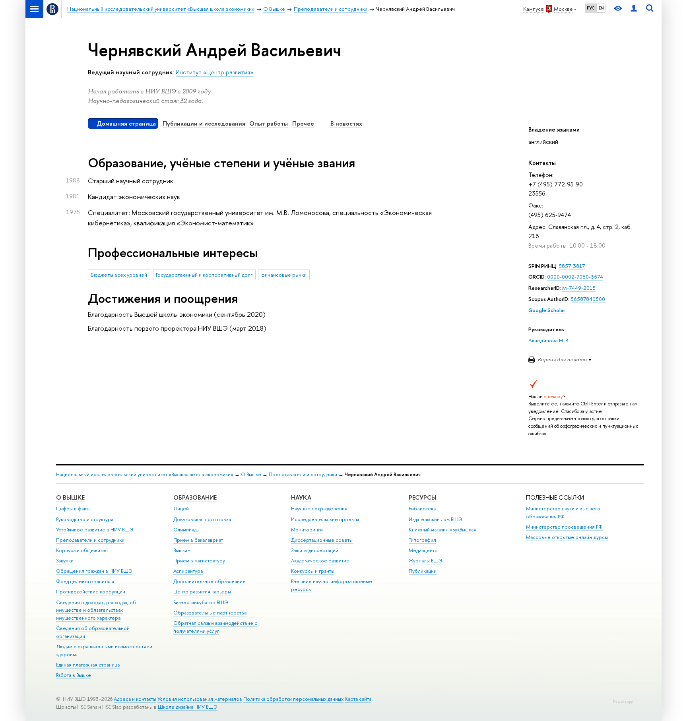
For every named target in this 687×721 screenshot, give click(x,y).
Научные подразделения (319, 508)
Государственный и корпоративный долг (204, 274)
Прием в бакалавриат (198, 540)
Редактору (623, 701)
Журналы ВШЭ (425, 560)
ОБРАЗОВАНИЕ (195, 497)
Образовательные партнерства (209, 612)
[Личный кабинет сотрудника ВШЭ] (634, 9)
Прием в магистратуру (199, 560)
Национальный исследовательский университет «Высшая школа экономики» (144, 474)
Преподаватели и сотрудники (303, 474)
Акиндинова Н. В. (549, 340)
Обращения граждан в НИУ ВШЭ (94, 571)
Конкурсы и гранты (312, 571)
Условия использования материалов (199, 699)
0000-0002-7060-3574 (575, 276)
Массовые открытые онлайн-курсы (567, 537)
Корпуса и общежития (82, 550)
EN (601, 8)
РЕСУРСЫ (422, 497)
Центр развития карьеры (202, 591)
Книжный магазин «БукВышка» (442, 529)
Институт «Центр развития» (214, 72)
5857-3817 (572, 265)
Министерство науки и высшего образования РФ (563, 512)
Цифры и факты (73, 508)
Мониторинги (307, 529)
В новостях (346, 123)
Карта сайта (358, 699)
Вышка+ (182, 550)
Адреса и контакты (135, 699)
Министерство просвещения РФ (564, 526)
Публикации (423, 571)
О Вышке (251, 474)
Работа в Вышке (73, 675)
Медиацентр (423, 550)
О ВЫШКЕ (70, 497)
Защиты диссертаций (314, 550)
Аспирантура (188, 571)
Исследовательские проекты (325, 519)
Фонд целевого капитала (85, 581)
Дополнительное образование (209, 581)
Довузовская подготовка (202, 519)
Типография (422, 540)
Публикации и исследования (204, 123)
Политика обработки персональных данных (293, 699)
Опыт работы (268, 123)
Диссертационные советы (322, 540)
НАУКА (301, 497)
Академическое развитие (320, 560)
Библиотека (422, 508)
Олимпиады (186, 529)
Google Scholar (546, 310)
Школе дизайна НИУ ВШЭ (187, 707)
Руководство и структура (84, 519)
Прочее (303, 123)
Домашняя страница (126, 123)
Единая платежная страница (88, 664)
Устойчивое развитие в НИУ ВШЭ (95, 529)
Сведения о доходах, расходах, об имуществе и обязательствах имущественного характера (96, 610)
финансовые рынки (284, 274)
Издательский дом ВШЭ (435, 519)
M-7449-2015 (579, 287)
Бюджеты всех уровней (119, 274)
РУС (591, 8)
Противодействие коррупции (90, 591)
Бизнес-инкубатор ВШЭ (200, 602)
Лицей (181, 508)
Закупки (65, 560)
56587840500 (588, 298)
